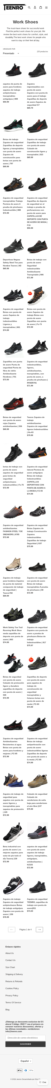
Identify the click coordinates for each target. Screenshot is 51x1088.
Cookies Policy (12, 988)
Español (25, 1061)
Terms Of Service (13, 1002)
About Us (9, 953)
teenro (19, 1079)
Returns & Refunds (13, 981)
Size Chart (10, 967)
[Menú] (46, 7)
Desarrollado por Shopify (31, 1079)
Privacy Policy (11, 995)
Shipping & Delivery (14, 974)
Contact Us (10, 960)
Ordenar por (9, 49)
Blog (7, 1009)
